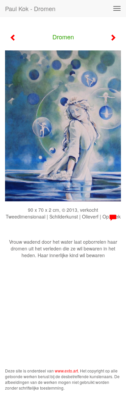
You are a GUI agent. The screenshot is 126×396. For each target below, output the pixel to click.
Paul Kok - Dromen (30, 8)
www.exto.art (66, 370)
